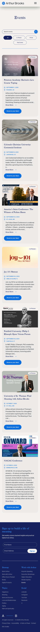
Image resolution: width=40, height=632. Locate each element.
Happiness (5, 592)
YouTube (24, 597)
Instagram (24, 595)
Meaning (4, 595)
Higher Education (26, 577)
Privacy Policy (6, 623)
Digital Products (7, 582)
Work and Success (7, 597)
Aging (4, 606)
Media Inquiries (26, 580)
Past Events (20, 42)
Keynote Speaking (26, 571)
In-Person (19, 38)
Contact (33, 623)
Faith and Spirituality (8, 609)
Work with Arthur (7, 574)
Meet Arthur (6, 571)
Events (23, 582)
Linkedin (24, 592)
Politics (4, 603)
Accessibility (15, 623)
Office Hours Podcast (8, 577)
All (7, 38)
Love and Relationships (9, 600)
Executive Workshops (27, 574)
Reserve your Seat (13, 111)
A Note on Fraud (25, 623)
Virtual (31, 38)
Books (4, 580)
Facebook (24, 600)
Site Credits (5, 627)
